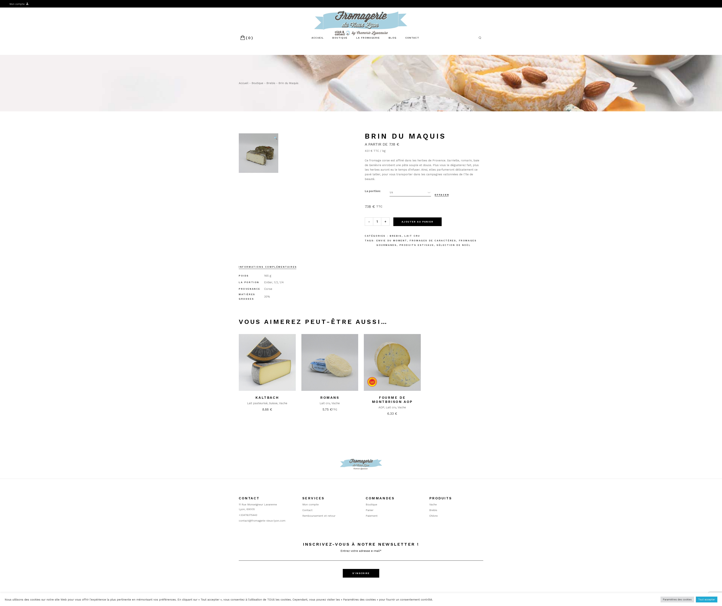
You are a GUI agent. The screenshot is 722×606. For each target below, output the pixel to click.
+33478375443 (248, 514)
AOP (381, 407)
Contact (307, 510)
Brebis (396, 236)
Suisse (273, 403)
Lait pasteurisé (257, 403)
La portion (372, 191)
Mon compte (17, 4)
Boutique (371, 504)
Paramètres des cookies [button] (677, 599)
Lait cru (412, 236)
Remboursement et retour (318, 515)
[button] (275, 138)
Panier (369, 510)
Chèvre (433, 515)
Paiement (372, 515)
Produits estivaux (417, 245)
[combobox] (410, 192)
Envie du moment (391, 240)
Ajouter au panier (417, 221)
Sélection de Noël (454, 245)
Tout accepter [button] (706, 599)
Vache (283, 403)
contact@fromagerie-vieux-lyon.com (262, 520)
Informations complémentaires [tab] (268, 267)
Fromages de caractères (433, 240)
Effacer (442, 195)
